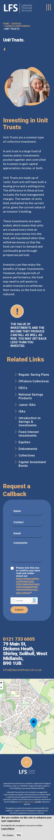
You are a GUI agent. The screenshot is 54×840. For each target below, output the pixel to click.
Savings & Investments (17, 26)
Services (16, 23)
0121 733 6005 (19, 639)
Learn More (7, 828)
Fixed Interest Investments (29, 433)
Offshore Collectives (34, 381)
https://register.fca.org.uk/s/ (27, 802)
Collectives (27, 455)
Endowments (28, 449)
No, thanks (8, 835)
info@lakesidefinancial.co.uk (22, 669)
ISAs (22, 411)
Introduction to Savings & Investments (30, 421)
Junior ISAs (27, 405)
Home (6, 23)
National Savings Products (31, 396)
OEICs (23, 388)
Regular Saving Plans (34, 374)
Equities (24, 442)
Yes (19, 835)
